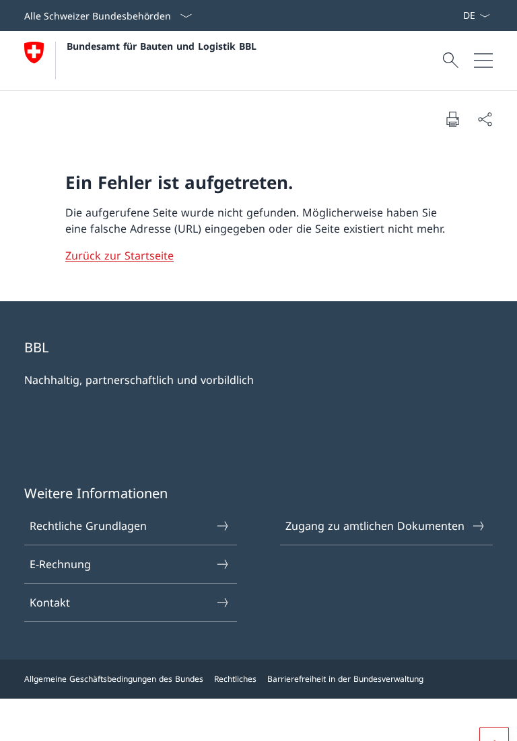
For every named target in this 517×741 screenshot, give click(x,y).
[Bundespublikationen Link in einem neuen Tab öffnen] (451, 15)
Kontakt (50, 602)
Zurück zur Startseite (119, 255)
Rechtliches (235, 679)
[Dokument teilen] (485, 119)
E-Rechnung (60, 564)
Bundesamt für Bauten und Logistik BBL (161, 46)
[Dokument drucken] (452, 119)
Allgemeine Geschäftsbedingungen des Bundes (113, 679)
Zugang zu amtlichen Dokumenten (374, 525)
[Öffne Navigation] (483, 60)
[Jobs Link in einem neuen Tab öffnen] (441, 15)
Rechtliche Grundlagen (88, 525)
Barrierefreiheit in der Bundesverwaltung (345, 679)
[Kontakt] (457, 15)
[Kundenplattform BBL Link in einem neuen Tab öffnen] (446, 15)
